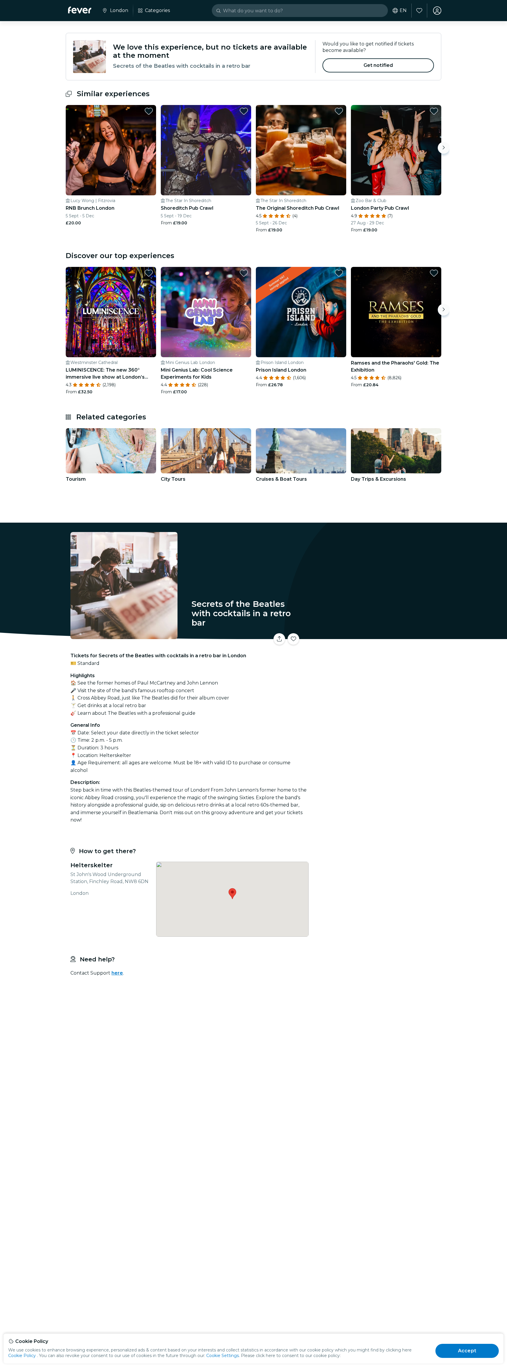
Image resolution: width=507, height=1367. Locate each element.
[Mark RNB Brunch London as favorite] (149, 111)
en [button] (403, 10)
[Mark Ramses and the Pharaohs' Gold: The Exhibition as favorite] (434, 273)
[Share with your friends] (279, 639)
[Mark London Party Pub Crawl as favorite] (434, 111)
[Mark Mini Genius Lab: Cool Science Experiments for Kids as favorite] (244, 273)
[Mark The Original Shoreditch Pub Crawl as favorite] (339, 111)
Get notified (378, 65)
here (117, 973)
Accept (467, 1351)
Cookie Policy (22, 1355)
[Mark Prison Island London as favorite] (339, 273)
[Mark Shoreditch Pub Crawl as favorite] (244, 111)
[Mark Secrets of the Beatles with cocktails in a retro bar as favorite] (293, 639)
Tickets (376, 635)
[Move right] (443, 148)
